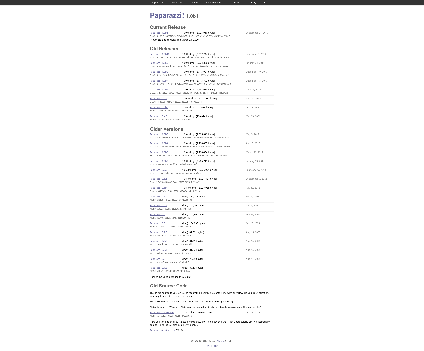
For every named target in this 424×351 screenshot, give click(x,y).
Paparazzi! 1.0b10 (159, 54)
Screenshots (236, 2)
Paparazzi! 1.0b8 (159, 71)
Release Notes (214, 2)
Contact (268, 2)
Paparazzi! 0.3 (157, 223)
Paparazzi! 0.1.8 (158, 267)
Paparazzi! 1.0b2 (159, 161)
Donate (194, 2)
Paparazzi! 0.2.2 (158, 240)
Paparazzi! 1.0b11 (159, 32)
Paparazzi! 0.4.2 (158, 196)
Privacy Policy (212, 345)
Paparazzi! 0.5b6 (159, 107)
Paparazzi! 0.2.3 (158, 232)
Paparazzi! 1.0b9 (159, 62)
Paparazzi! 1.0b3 (159, 152)
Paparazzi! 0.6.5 (158, 178)
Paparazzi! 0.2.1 (158, 249)
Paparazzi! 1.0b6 (159, 89)
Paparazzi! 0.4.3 (158, 116)
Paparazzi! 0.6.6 (158, 169)
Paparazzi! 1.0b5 (159, 134)
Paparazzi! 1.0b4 (159, 143)
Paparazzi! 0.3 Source (162, 312)
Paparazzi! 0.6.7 (158, 98)
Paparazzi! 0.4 (157, 214)
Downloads (177, 2)
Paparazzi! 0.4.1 (158, 205)
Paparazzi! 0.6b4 (159, 187)
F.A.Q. (254, 2)
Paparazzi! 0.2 (157, 258)
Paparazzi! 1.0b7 (159, 80)
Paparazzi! (157, 2)
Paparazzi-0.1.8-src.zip (162, 330)
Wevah (220, 341)
